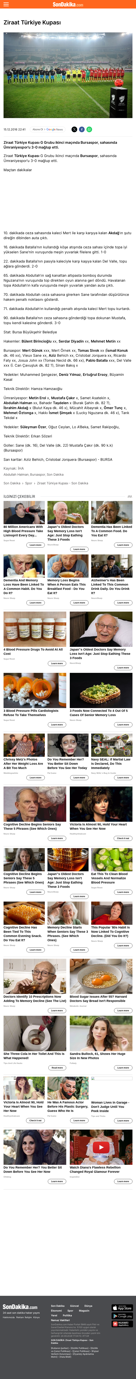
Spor (70, 1310)
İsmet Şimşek (60, 413)
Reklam (20, 1317)
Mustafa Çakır (63, 398)
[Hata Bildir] (65, 1356)
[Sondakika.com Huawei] (122, 1324)
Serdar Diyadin (71, 341)
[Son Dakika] (21, 1306)
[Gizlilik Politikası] (79, 1348)
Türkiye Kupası (26, 156)
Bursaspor (89, 156)
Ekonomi (56, 1310)
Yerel (54, 1315)
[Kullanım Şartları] (60, 1348)
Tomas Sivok (88, 350)
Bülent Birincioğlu (37, 341)
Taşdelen (61, 403)
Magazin (84, 1310)
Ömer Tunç (113, 408)
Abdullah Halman (18, 403)
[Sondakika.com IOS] (122, 1307)
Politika (67, 1315)
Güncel (74, 1305)
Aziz (52, 355)
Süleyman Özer (33, 427)
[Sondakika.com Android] (122, 1315)
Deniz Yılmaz (70, 374)
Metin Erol (37, 398)
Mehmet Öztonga (18, 413)
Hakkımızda (9, 1317)
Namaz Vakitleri (60, 1320)
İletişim (28, 1317)
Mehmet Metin (103, 341)
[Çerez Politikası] (80, 1351)
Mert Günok (32, 350)
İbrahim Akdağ (16, 408)
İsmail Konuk (117, 350)
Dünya (88, 1305)
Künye (36, 1317)
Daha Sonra (76, 26)
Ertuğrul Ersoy (95, 374)
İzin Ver (98, 27)
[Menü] (6, 4)
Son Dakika (57, 1305)
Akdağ (113, 233)
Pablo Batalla (97, 360)
